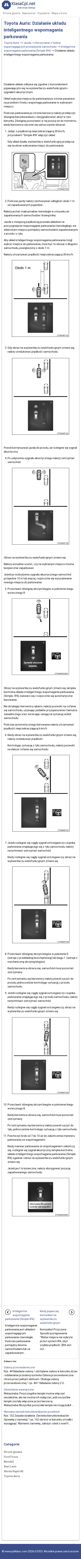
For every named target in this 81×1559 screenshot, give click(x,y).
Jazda (27, 42)
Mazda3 (9, 1461)
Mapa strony (59, 13)
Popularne (43, 13)
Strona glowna (11, 13)
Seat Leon (10, 1466)
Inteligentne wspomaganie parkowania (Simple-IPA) (19, 1315)
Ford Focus (11, 1456)
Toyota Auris (11, 42)
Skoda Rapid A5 (13, 1471)
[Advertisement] (41, 69)
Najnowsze (29, 13)
